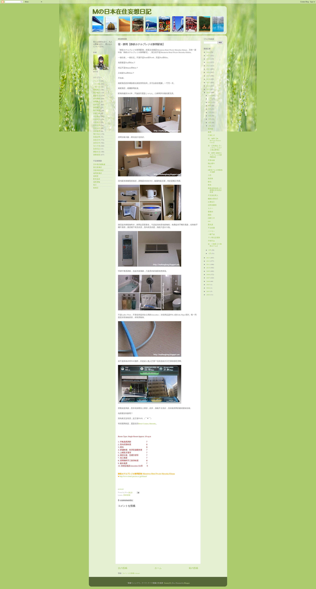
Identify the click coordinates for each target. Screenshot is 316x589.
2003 (208, 291)
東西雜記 (96, 107)
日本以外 (96, 119)
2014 (208, 92)
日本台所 (96, 128)
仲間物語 (96, 101)
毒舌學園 (96, 110)
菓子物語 (96, 93)
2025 (208, 55)
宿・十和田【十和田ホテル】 (215, 245)
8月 (209, 109)
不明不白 (211, 241)
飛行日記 (96, 134)
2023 (208, 62)
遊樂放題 (96, 155)
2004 (208, 288)
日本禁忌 (96, 122)
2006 (208, 281)
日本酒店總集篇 (99, 164)
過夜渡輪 (96, 182)
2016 (208, 86)
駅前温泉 (96, 179)
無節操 (210, 178)
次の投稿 (122, 568)
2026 (208, 52)
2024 (208, 59)
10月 (210, 102)
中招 (209, 167)
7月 (209, 112)
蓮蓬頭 (210, 212)
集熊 (209, 132)
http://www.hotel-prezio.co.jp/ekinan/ (133, 476)
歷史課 (210, 224)
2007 (208, 278)
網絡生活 (96, 152)
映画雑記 (96, 90)
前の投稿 (193, 568)
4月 (209, 122)
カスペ (210, 208)
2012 (208, 261)
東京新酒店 (97, 167)
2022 (208, 66)
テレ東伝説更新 (214, 237)
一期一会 (96, 87)
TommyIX (167, 583)
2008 (208, 274)
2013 (208, 258)
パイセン (211, 231)
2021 (208, 69)
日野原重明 (212, 205)
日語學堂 (96, 116)
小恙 (209, 175)
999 (209, 221)
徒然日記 (96, 104)
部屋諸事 (96, 137)
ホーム (158, 568)
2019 (208, 76)
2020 (208, 72)
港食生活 (96, 96)
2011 (208, 264)
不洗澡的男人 (213, 195)
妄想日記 (96, 149)
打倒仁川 (211, 135)
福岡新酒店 (97, 173)
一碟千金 (211, 234)
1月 (209, 253)
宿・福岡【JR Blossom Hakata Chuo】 (214, 140)
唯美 (209, 185)
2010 (208, 268)
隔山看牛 (211, 163)
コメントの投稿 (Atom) (131, 573)
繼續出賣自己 (213, 199)
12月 (210, 95)
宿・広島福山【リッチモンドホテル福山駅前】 (215, 148)
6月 (209, 116)
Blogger (187, 583)
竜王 (95, 185)
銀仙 (209, 182)
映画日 (95, 188)
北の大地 (96, 146)
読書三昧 (96, 113)
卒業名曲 (211, 160)
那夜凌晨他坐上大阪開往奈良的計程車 (215, 190)
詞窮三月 (211, 218)
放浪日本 (96, 143)
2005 (208, 284)
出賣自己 (211, 202)
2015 (208, 89)
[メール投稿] (137, 492)
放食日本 (96, 140)
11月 (210, 99)
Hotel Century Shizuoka (147, 423)
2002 (208, 295)
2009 (208, 271)
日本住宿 (121, 489)
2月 (209, 250)
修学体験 (96, 98)
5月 (209, 119)
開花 (209, 215)
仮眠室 (95, 176)
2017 (208, 82)
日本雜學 (96, 131)
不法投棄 (211, 228)
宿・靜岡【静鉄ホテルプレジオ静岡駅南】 (215, 155)
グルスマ (96, 81)
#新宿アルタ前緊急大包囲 (215, 171)
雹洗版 (210, 129)
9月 (209, 106)
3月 (209, 126)
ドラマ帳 (96, 84)
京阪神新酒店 (98, 170)
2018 (208, 79)
